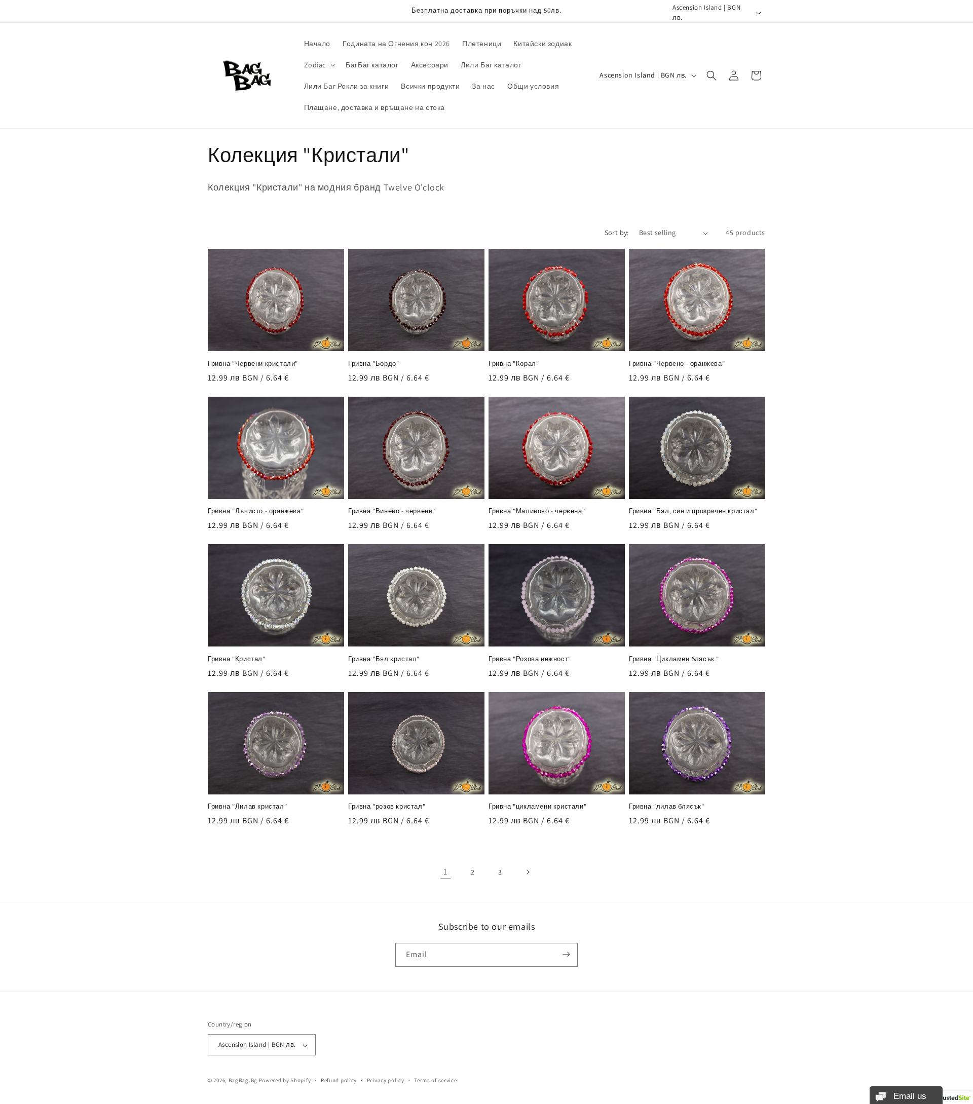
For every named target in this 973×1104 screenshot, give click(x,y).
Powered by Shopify (285, 1080)
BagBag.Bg (243, 1080)
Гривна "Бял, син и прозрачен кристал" (693, 511)
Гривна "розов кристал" (386, 807)
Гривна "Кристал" (237, 659)
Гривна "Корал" (514, 364)
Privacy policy (385, 1080)
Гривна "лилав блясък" (666, 807)
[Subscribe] (566, 954)
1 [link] (445, 871)
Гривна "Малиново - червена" (537, 511)
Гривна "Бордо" (373, 364)
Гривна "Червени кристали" (253, 364)
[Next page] (527, 872)
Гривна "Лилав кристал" (247, 807)
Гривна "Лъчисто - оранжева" (256, 511)
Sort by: (617, 232)
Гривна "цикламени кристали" (537, 807)
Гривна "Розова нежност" (530, 659)
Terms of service (435, 1080)
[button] (319, 64)
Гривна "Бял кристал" (384, 659)
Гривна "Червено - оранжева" (677, 364)
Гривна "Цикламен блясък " (674, 659)
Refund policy (339, 1080)
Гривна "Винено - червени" (391, 511)
